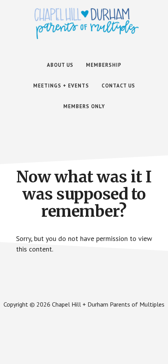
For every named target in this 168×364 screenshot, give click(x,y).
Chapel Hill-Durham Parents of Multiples (87, 23)
